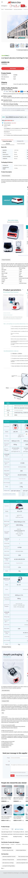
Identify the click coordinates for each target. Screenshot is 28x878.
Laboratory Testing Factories (8, 859)
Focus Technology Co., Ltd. (16, 872)
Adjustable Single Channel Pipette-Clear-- (7, 831)
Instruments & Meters (8, 9)
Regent (26, 834)
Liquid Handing (4, 836)
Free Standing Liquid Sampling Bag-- (7, 834)
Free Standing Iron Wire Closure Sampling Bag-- (19, 831)
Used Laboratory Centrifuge (8, 862)
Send (12, 775)
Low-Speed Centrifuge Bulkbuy (8, 865)
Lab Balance (25, 9)
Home (2, 9)
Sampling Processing (17, 836)
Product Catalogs (19, 829)
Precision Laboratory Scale (7, 850)
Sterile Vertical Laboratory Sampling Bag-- (19, 834)
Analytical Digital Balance (21, 850)
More (2, 868)
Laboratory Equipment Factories (8, 856)
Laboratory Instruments (18, 9)
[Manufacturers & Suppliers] (14, 2)
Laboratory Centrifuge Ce (22, 859)
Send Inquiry (13, 68)
